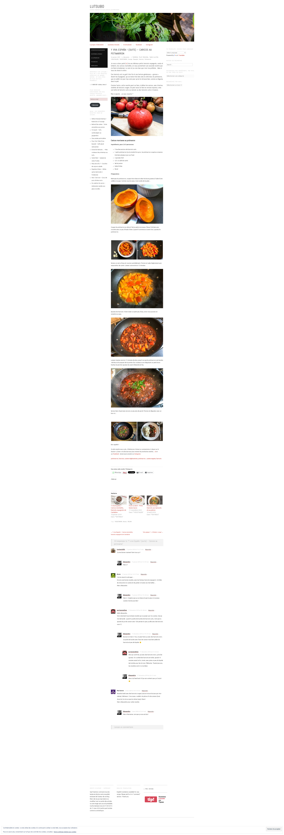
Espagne (135, 59)
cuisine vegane (151, 458)
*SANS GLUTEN (153, 57)
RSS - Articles (149, 789)
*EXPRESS (135, 57)
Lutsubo (97, 6)
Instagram (149, 45)
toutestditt (121, 549)
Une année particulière (99, 138)
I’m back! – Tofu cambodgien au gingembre (96, 132)
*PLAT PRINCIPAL (143, 57)
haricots (121, 458)
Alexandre (126, 57)
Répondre (148, 549)
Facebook (139, 45)
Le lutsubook (127, 45)
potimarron (114, 458)
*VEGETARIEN (123, 59)
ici (126, 63)
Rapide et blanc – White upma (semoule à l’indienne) (99, 171)
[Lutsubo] (142, 28)
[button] (124, 250)
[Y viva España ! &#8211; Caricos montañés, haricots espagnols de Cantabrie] (119, 500)
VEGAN (130, 521)
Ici (155, 451)
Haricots (141, 59)
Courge (130, 59)
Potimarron (148, 59)
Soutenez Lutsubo (113, 45)
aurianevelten (122, 610)
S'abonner (95, 105)
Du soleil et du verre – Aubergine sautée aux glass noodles (98, 185)
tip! (151, 799)
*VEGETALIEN (114, 59)
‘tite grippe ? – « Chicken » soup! (153, 532)
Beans (125, 521)
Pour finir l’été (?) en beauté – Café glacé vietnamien (98, 143)
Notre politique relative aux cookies (65, 832)
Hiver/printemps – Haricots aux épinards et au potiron (154, 508)
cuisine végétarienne (131, 458)
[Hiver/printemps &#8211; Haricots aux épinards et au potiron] (155, 500)
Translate (181, 55)
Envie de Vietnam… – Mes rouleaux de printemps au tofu (100, 152)
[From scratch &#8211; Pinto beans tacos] (137, 500)
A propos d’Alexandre (97, 45)
